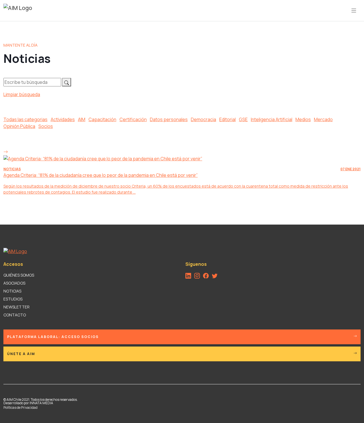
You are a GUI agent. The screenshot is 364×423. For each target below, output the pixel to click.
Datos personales (169, 119)
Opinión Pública (19, 126)
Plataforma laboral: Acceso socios (53, 336)
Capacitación (102, 119)
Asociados (14, 283)
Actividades (63, 119)
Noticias (12, 291)
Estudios (12, 299)
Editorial (227, 119)
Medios (303, 119)
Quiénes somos (18, 275)
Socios (45, 126)
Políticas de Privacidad (20, 407)
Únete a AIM (21, 353)
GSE (243, 119)
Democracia (203, 119)
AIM (81, 119)
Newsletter (16, 307)
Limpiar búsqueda (21, 94)
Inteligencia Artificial (271, 119)
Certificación (133, 119)
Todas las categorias (25, 119)
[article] (182, 171)
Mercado (323, 119)
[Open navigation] (354, 10)
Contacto (14, 315)
